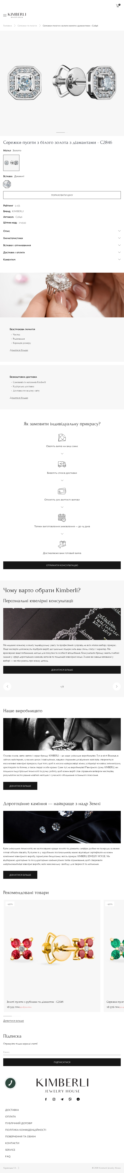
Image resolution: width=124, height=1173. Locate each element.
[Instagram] (54, 1100)
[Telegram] (62, 1100)
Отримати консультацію (62, 565)
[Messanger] (78, 1100)
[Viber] (70, 1100)
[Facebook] (45, 1100)
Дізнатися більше (19, 350)
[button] (7, 686)
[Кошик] (117, 5)
